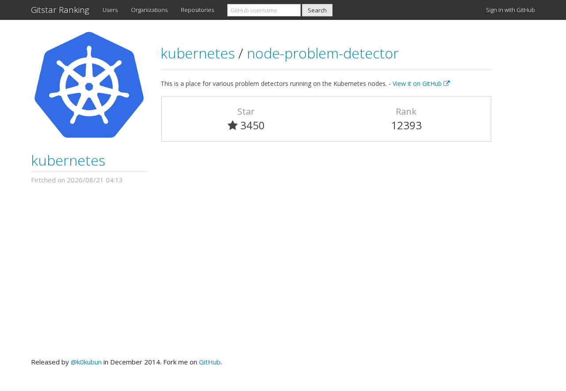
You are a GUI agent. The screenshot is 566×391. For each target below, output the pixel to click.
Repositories (197, 10)
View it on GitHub (418, 83)
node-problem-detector (323, 52)
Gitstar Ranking (60, 9)
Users (110, 10)
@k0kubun (86, 361)
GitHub (210, 361)
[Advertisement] (283, 271)
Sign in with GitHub (510, 10)
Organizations (149, 10)
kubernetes (68, 160)
